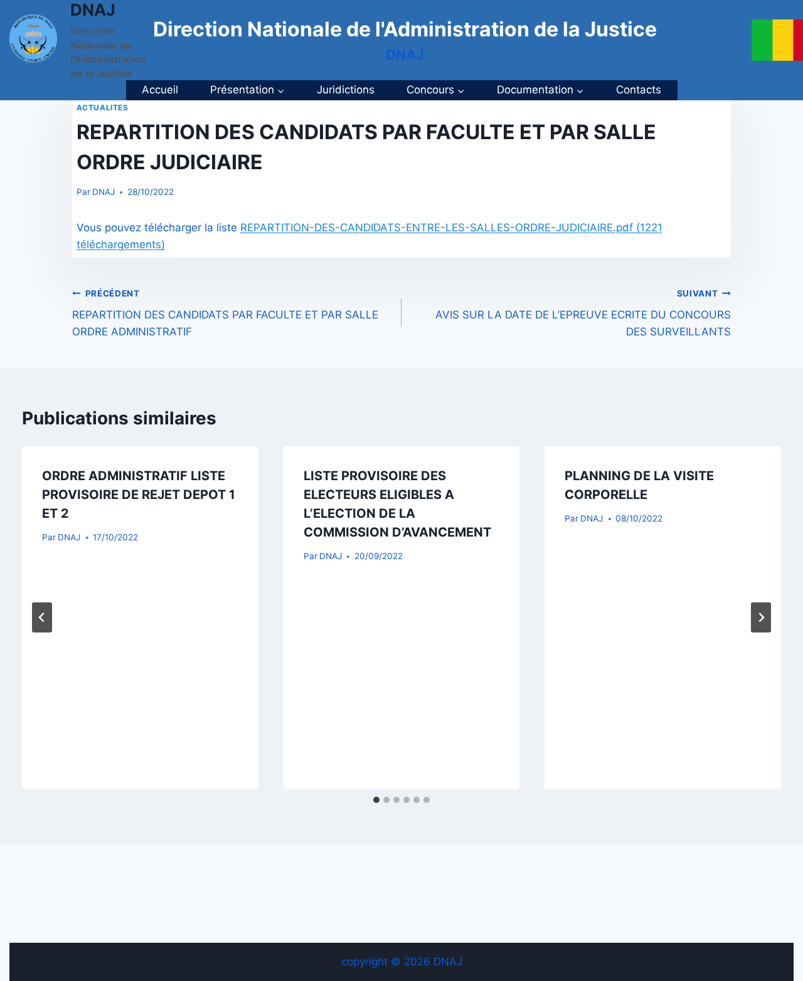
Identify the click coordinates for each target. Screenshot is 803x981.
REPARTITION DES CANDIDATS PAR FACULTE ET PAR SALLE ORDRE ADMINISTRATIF (225, 313)
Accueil (160, 89)
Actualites (103, 107)
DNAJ (103, 192)
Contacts (638, 89)
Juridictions (346, 89)
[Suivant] (761, 617)
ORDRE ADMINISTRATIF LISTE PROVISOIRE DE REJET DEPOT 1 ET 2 (138, 494)
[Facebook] (783, 40)
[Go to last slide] (42, 617)
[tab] (376, 800)
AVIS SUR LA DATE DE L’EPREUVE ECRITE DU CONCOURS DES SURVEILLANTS (583, 313)
